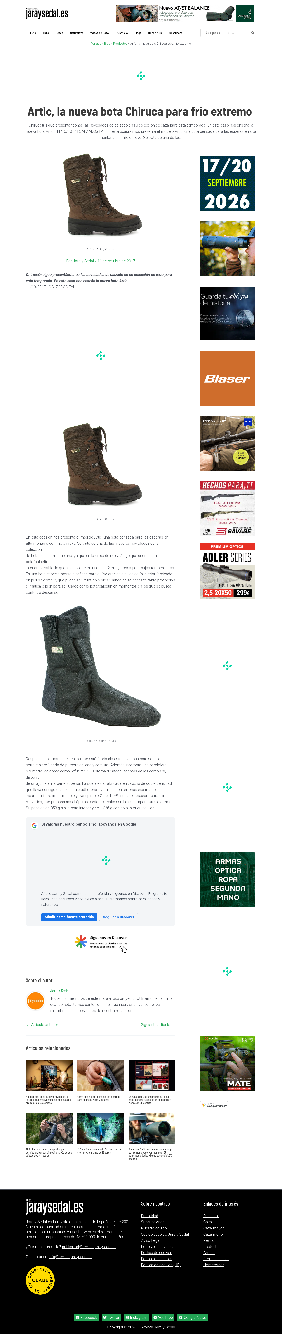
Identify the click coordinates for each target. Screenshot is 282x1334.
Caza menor (213, 1234)
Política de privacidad (159, 1246)
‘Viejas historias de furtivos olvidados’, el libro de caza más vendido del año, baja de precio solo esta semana (48, 1099)
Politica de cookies (156, 1252)
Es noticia (211, 1216)
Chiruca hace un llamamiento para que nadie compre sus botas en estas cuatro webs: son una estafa (150, 1099)
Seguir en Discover (118, 917)
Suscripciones (152, 1222)
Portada (95, 43)
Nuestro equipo (154, 1228)
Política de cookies (156, 1259)
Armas (209, 1252)
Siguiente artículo (158, 1025)
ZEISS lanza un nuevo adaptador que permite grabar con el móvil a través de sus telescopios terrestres (49, 1152)
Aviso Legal (151, 1240)
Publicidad (149, 1216)
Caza (207, 1222)
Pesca (208, 1240)
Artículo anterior (42, 1025)
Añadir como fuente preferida (69, 917)
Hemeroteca (213, 1265)
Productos (120, 43)
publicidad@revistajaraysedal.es (89, 1246)
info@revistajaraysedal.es (70, 1256)
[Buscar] (253, 33)
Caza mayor (213, 1228)
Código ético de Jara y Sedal (165, 1234)
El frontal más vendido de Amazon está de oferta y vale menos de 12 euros (99, 1150)
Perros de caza (216, 1259)
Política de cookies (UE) (161, 1265)
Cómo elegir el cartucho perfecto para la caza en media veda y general (98, 1098)
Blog (107, 43)
